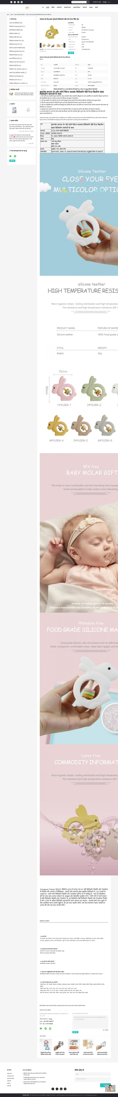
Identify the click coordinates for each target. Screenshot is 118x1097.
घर (43, 7)
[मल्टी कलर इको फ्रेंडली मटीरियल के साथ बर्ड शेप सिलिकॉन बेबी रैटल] (102, 1045)
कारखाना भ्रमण (67, 7)
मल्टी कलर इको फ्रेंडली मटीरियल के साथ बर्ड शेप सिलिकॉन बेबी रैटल (102, 1053)
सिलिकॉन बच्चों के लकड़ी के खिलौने (49, 1005)
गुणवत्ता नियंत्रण (76, 7)
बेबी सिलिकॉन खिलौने (14, 30)
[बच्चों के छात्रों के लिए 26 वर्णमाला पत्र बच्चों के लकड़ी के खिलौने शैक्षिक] (88, 1045)
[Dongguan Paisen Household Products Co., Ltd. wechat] (50, 1028)
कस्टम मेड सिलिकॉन (14, 23)
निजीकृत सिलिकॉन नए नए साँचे (17, 83)
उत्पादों (47, 7)
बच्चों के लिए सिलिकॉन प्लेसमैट (17, 72)
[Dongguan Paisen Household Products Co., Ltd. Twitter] (14, 2)
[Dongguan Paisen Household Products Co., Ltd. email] (11, 156)
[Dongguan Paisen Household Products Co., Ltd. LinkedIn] (18, 2)
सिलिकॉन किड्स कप (14, 55)
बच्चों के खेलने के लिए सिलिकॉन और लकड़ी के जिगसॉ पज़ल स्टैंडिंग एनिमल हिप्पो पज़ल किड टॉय (24, 94)
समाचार (91, 7)
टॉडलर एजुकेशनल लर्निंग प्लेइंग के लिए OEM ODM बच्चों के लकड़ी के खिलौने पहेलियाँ (74, 1053)
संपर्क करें (85, 7)
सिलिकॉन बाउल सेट (14, 44)
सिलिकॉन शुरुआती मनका (15, 51)
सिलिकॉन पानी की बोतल (15, 76)
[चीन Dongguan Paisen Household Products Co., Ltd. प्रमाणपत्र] (14, 110)
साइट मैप (9, 1085)
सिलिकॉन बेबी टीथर (14, 37)
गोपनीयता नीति (26, 1095)
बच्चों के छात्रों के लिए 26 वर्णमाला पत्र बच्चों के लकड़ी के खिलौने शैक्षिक (88, 1053)
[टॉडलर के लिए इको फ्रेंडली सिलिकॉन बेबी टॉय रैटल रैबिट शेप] (52, 32)
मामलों (96, 7)
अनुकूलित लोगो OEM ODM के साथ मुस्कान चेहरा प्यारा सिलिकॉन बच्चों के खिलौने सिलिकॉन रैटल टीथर (60, 1053)
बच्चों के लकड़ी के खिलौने (19, 14)
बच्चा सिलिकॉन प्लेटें (14, 58)
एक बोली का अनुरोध (97, 2)
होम (8, 14)
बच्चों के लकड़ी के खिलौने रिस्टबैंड (78, 1005)
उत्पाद (11, 14)
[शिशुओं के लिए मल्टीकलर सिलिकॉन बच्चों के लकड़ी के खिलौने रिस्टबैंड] (46, 1045)
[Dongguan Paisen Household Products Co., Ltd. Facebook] (11, 2)
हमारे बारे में (59, 7)
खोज (88, 2)
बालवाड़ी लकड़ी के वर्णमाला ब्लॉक (63, 1005)
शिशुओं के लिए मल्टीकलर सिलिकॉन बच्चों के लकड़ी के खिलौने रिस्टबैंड (46, 1053)
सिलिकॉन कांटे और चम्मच (15, 62)
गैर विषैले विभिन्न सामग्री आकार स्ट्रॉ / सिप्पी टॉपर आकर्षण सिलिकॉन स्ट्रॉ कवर (34, 1078)
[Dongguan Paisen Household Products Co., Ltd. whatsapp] (16, 156)
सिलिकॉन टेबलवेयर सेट (15, 40)
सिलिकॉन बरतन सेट (14, 80)
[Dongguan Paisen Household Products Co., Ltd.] (27, 7)
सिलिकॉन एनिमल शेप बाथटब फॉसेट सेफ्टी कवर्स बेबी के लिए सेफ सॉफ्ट (35, 1074)
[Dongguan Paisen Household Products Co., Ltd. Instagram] (21, 2)
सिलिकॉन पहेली (13, 33)
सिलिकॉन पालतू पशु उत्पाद (15, 26)
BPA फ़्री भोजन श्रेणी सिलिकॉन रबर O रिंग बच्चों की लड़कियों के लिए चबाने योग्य (35, 1082)
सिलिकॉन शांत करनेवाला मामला (17, 69)
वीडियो (53, 7)
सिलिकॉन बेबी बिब (13, 65)
